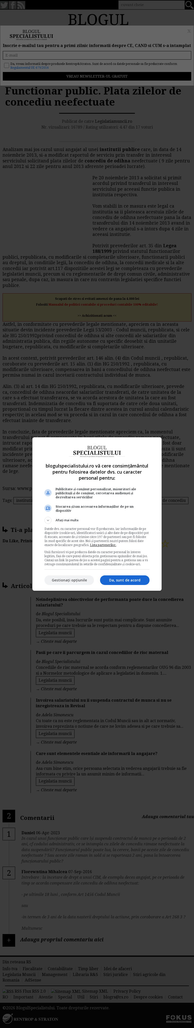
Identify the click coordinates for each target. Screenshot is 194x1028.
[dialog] (97, 514)
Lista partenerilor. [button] (103, 545)
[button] (97, 520)
